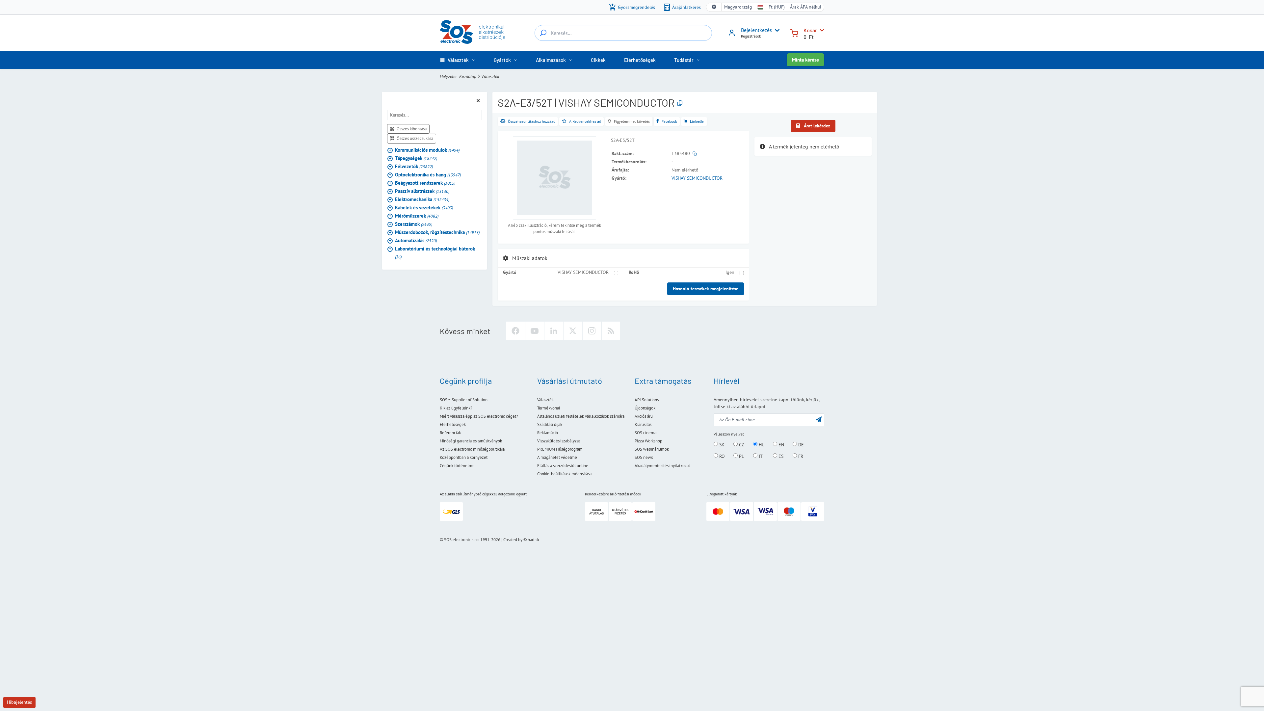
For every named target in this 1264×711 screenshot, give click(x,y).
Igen (729, 272)
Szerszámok (413, 224)
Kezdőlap (467, 76)
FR (800, 456)
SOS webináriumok (652, 449)
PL (741, 456)
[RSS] (611, 331)
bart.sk (533, 539)
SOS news (644, 457)
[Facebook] (515, 331)
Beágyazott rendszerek (425, 183)
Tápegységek (416, 158)
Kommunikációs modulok (427, 150)
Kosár (810, 30)
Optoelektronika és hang (428, 174)
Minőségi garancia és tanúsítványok (471, 441)
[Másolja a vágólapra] (679, 103)
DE (800, 444)
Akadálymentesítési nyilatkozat (662, 465)
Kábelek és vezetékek (424, 207)
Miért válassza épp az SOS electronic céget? (479, 416)
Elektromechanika (422, 199)
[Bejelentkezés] (732, 35)
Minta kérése (805, 60)
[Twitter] (573, 331)
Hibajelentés (19, 702)
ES (780, 456)
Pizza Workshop (648, 441)
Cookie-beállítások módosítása (564, 474)
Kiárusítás (643, 424)
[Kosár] (794, 32)
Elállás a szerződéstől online (562, 465)
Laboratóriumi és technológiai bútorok (435, 253)
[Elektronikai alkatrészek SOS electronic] (472, 32)
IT (760, 456)
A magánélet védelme (557, 457)
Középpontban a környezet (463, 457)
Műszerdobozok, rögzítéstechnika (437, 232)
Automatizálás (416, 240)
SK (721, 444)
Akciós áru (644, 416)
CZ (741, 444)
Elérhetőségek (453, 424)
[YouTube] (534, 331)
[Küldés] (818, 419)
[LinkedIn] (553, 331)
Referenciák (450, 432)
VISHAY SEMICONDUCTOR (697, 178)
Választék (490, 76)
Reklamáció (547, 432)
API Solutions (647, 400)
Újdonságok (645, 408)
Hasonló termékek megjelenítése (705, 289)
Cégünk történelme (457, 465)
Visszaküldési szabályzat (558, 441)
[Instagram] (592, 331)
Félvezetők (414, 166)
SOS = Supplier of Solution (463, 400)
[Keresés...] (543, 33)
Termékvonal (548, 408)
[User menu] (776, 30)
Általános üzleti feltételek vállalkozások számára (580, 416)
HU (761, 444)
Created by (512, 539)
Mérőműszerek (416, 216)
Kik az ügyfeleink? (456, 408)
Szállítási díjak (549, 424)
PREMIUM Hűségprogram (560, 449)
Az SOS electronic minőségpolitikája (472, 449)
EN (780, 444)
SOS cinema (645, 432)
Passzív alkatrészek (422, 191)
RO (721, 456)
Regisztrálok (751, 36)
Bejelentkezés (756, 30)
